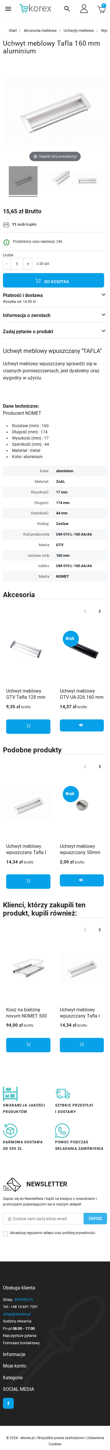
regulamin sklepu (40, 1233)
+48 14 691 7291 (24, 1306)
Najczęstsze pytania (19, 1335)
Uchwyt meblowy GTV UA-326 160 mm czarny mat (82, 697)
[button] (67, 9)
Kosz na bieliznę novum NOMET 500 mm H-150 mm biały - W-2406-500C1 (27, 1019)
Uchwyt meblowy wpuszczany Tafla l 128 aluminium (26, 852)
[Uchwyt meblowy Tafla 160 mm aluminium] (23, 181)
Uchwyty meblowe (79, 30)
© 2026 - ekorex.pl (20, 1438)
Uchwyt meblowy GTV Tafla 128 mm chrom (25, 697)
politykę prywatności (78, 1233)
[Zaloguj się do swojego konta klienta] (84, 8)
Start (13, 30)
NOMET (62, 576)
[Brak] (82, 649)
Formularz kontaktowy (21, 1343)
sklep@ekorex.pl (17, 1314)
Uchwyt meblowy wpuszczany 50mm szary (80, 852)
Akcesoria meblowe (40, 30)
